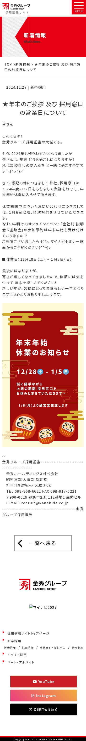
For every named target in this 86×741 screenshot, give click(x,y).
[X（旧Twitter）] (43, 709)
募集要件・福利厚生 (53, 647)
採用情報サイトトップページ (28, 633)
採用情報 (28, 647)
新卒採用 (14, 641)
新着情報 (23, 64)
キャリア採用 (17, 654)
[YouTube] (43, 681)
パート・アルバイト (21, 662)
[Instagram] (43, 695)
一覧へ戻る (43, 543)
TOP (8, 64)
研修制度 (78, 647)
